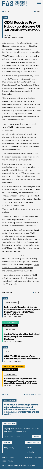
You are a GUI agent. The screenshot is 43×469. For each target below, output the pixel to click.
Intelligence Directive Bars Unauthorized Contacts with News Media (19, 81)
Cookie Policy (7, 461)
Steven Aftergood (17, 37)
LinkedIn (30, 452)
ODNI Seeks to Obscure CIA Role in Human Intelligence (20, 267)
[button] (39, 3)
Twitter (30, 447)
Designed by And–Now (33, 457)
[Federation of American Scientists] (14, 3)
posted (26, 281)
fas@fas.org (9, 447)
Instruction (20, 104)
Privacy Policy (8, 457)
